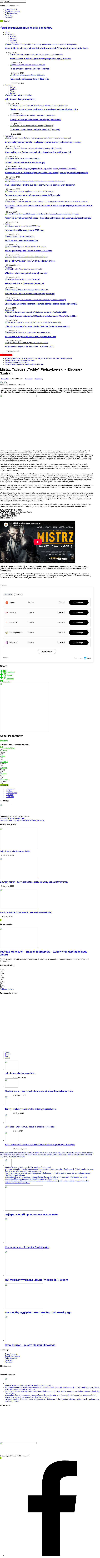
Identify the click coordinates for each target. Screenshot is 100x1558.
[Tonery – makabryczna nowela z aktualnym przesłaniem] (32, 115)
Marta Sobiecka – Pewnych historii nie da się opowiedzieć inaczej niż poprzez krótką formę (46, 48)
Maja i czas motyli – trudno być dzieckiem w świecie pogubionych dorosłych (40, 185)
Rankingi (13, 38)
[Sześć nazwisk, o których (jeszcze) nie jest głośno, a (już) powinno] (36, 54)
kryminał (68, 1152)
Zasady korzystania (12, 11)
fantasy (31, 1152)
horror (16, 1152)
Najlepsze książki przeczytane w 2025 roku (29, 79)
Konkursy (8, 17)
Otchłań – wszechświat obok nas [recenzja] (25, 162)
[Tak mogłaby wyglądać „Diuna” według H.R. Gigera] (25, 246)
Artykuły (13, 36)
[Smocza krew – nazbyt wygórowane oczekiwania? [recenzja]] (29, 191)
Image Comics (67, 1154)
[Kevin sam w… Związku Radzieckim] (20, 236)
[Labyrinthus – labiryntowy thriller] (18, 95)
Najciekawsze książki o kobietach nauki (20, 360)
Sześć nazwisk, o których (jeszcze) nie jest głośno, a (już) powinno (40, 58)
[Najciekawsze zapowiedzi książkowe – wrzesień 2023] (26, 343)
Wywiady (13, 40)
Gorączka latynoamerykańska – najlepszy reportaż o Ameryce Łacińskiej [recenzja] (43, 142)
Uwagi (7, 1058)
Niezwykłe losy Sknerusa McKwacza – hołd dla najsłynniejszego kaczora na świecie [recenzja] (48, 218)
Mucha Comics (82, 1152)
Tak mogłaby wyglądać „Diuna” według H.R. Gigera (28, 251)
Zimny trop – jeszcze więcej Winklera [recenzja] (22, 820)
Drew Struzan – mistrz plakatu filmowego (30, 1345)
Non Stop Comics (43, 1152)
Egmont (2, 1152)
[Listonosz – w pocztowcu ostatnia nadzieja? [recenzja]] (31, 126)
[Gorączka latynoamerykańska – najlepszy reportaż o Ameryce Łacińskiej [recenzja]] (38, 138)
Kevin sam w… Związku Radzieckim (21, 240)
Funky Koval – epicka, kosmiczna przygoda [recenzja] (30, 294)
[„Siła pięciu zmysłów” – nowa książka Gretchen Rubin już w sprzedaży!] (33, 322)
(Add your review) (7, 989)
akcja (73, 1154)
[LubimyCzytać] (5, 4)
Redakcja (5, 378)
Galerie (7, 224)
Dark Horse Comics (56, 1154)
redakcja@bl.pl (8, 748)
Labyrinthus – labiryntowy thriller (20, 99)
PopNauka (9, 136)
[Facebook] (2, 4)
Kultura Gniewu (79, 1154)
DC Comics (61, 1152)
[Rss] (0, 4)
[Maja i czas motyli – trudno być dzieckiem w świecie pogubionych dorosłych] (35, 181)
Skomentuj (39, 378)
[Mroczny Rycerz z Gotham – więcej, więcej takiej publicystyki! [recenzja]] (33, 148)
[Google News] (8, 4)
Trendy (7, 1054)
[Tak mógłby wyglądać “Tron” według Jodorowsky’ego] (26, 257)
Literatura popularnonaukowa (16, 1156)
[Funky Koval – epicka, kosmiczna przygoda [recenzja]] (26, 289)
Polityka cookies (11, 13)
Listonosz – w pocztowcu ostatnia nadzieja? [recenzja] (35, 130)
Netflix (18, 1154)
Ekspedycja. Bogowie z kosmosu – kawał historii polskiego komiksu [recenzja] (41, 304)
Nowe (7, 1052)
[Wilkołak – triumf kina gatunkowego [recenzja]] (23, 269)
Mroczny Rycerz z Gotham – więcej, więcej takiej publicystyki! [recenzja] (38, 152)
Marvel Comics (53, 1152)
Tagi (6, 1056)
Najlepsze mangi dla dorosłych (16, 362)
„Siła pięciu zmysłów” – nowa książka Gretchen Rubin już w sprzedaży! (37, 326)
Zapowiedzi (9, 310)
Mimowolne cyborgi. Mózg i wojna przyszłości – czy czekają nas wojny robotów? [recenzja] (46, 173)
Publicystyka (9, 34)
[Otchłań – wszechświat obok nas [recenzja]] (22, 158)
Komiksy (13, 89)
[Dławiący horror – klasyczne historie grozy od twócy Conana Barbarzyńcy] (39, 105)
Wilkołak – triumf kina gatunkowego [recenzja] (26, 273)
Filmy (12, 91)
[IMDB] (6, 4)
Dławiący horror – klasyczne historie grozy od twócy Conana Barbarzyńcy (44, 109)
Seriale (12, 93)
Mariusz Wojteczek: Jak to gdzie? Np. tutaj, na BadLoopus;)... (28, 1167)
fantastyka (74, 1152)
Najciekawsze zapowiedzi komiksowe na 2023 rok (24, 364)
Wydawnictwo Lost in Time (32, 1154)
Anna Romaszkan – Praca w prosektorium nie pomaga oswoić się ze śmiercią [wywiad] (38, 358)
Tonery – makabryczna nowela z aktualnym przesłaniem (35, 119)
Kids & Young (10, 179)
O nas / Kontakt (11, 9)
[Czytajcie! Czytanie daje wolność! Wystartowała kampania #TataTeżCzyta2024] (36, 312)
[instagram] (3, 4)
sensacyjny (88, 1154)
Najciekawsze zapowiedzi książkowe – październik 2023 (30, 336)
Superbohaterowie (23, 1152)
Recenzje (8, 85)
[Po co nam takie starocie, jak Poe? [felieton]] (27, 65)
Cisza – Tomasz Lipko (12, 818)
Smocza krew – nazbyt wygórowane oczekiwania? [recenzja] (32, 195)
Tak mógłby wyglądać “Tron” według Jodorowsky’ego (30, 261)
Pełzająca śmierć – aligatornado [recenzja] (24, 283)
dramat (22, 1154)
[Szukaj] (1, 1)
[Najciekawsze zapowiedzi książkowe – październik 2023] (27, 332)
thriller (36, 1152)
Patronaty (8, 15)
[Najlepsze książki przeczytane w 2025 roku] (27, 75)
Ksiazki (12, 87)
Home (7, 32)
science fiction (9, 1152)
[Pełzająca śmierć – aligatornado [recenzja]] (22, 279)
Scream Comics (10, 1154)
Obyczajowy (3, 1156)
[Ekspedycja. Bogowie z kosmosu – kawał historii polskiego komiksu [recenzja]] (35, 300)
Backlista (8, 267)
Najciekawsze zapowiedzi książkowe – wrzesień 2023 (29, 347)
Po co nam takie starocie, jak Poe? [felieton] (30, 69)
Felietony (13, 42)
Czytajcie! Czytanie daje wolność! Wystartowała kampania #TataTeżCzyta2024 (40, 316)
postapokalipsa (45, 1154)
